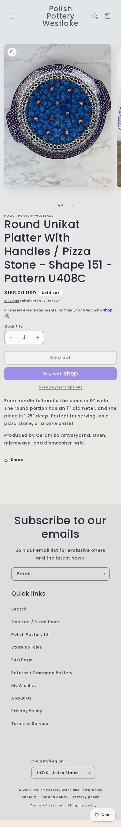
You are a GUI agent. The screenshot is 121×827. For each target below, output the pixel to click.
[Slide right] (73, 205)
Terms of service (46, 805)
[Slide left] (48, 205)
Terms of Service (29, 723)
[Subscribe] (103, 574)
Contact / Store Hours (36, 622)
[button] (11, 16)
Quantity (13, 326)
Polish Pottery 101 (30, 634)
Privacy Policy (26, 711)
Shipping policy (82, 805)
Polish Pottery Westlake (57, 790)
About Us (21, 698)
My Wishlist (23, 685)
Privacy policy (86, 797)
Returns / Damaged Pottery (42, 673)
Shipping (11, 300)
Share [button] (17, 460)
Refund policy (55, 797)
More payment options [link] (60, 387)
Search (19, 609)
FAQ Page (22, 660)
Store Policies (26, 647)
